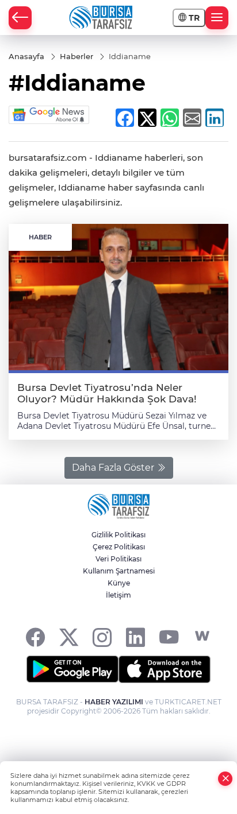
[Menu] (216, 17)
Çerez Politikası (119, 546)
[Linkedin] (135, 636)
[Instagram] (102, 636)
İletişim (118, 595)
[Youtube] (168, 636)
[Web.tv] (202, 636)
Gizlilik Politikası (118, 534)
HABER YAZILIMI (114, 701)
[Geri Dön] (20, 17)
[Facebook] (35, 636)
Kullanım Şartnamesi (119, 571)
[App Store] (164, 669)
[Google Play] (72, 669)
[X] (68, 636)
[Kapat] (225, 778)
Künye (119, 583)
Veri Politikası (118, 559)
